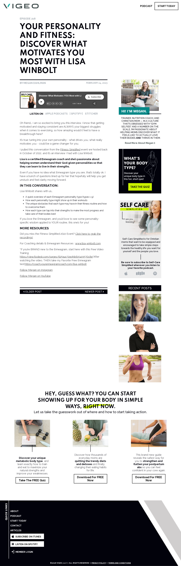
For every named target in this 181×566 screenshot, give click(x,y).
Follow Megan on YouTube (35, 275)
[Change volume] (61, 103)
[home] (21, 6)
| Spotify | (76, 113)
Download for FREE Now (90, 479)
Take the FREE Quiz (32, 480)
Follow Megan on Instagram (36, 270)
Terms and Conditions (119, 563)
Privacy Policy (98, 563)
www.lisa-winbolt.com (88, 243)
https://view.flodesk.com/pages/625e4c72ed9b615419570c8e (56, 256)
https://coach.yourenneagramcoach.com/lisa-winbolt (56, 264)
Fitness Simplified (70, 149)
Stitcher (91, 113)
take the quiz (140, 187)
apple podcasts (56, 113)
